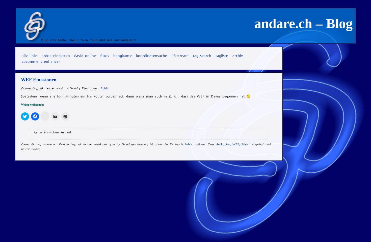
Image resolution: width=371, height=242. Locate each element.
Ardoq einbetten (56, 56)
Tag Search (202, 56)
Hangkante (122, 56)
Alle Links (29, 56)
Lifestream (180, 56)
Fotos (104, 56)
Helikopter (223, 144)
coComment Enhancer (41, 61)
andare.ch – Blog (303, 23)
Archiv (237, 56)
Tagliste (222, 56)
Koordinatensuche (151, 56)
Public (105, 88)
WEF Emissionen (39, 79)
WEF (235, 144)
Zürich (246, 144)
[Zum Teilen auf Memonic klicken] (45, 116)
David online (85, 56)
